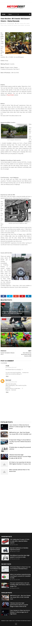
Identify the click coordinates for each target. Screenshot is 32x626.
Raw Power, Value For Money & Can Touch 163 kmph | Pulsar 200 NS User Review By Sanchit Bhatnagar (15, 326)
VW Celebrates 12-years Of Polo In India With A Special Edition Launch (19, 541)
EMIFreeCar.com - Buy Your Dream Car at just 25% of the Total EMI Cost (20, 433)
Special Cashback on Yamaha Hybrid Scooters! (19, 548)
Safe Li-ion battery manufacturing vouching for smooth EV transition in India (20, 576)
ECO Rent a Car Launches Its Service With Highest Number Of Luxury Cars (20, 463)
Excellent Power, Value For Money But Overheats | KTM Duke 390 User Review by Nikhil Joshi (16, 342)
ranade (9, 25)
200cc (4, 319)
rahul (5, 25)
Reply (7, 376)
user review (27, 25)
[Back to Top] (16, 624)
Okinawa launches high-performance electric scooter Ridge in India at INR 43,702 (20, 456)
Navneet (8, 380)
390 (3, 334)
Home (3, 14)
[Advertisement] (13, 500)
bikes (18, 23)
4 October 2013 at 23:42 (12, 382)
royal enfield (21, 25)
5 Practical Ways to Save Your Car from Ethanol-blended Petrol (20, 567)
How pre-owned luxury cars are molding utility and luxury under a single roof (20, 584)
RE (12, 25)
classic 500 (23, 23)
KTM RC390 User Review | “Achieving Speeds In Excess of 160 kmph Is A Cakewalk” (15, 312)
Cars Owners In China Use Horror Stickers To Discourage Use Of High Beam (19, 426)
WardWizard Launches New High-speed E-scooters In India (20, 556)
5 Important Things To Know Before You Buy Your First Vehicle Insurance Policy (20, 441)
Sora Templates (10, 620)
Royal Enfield (10, 95)
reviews (15, 25)
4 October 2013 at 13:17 (11, 367)
